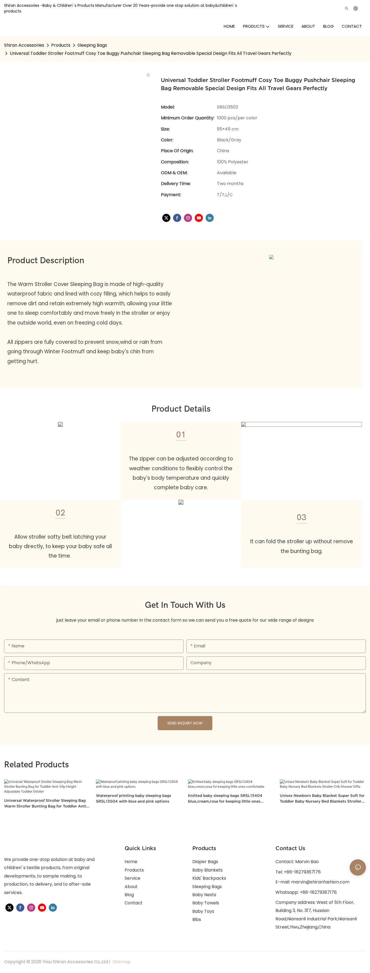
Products (60, 45)
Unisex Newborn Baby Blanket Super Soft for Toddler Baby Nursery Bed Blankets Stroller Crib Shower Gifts (322, 798)
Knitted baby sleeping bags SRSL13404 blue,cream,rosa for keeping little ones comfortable (225, 798)
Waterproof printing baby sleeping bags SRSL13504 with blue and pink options (133, 798)
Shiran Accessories (24, 45)
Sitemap (121, 962)
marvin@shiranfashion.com (320, 882)
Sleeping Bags (92, 45)
